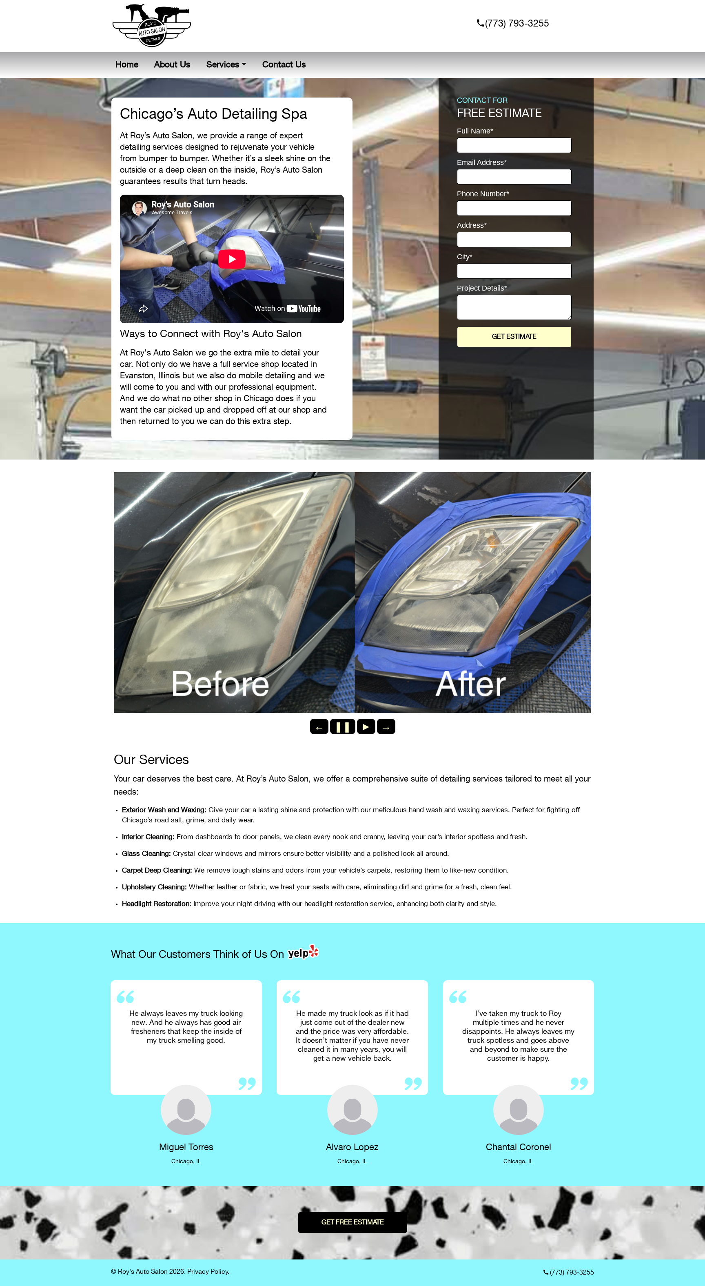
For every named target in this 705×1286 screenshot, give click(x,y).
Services (222, 65)
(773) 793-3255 (516, 24)
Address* (472, 225)
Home (126, 65)
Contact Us (284, 65)
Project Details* (482, 288)
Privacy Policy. (208, 1272)
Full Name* (475, 131)
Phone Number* (483, 194)
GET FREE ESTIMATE (352, 1222)
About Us (172, 65)
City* (464, 257)
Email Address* (482, 163)
